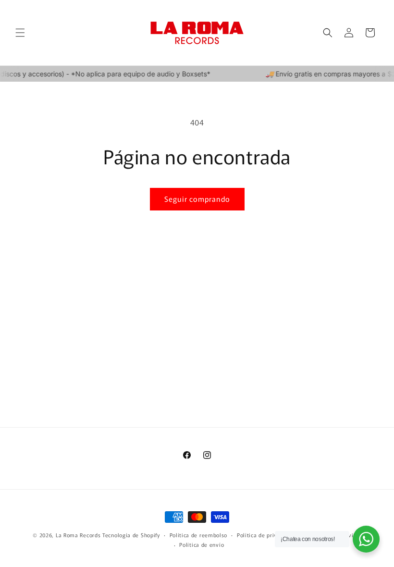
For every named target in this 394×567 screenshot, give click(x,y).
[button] (20, 32)
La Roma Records (78, 535)
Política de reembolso (199, 535)
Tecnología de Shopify (131, 535)
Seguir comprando (197, 199)
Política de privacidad (266, 535)
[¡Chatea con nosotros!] (366, 539)
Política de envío (201, 544)
